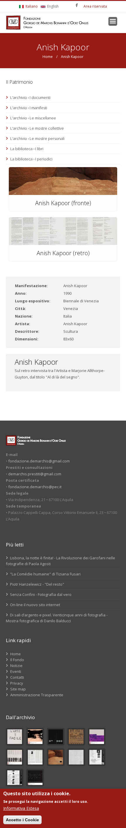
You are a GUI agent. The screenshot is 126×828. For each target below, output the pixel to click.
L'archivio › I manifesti (28, 107)
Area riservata (95, 6)
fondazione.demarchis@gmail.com (39, 461)
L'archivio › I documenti (30, 97)
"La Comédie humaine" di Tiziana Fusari (45, 574)
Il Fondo (17, 659)
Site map (18, 689)
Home (47, 56)
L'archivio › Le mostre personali (37, 138)
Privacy (16, 683)
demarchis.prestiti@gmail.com (34, 473)
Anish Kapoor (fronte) (63, 203)
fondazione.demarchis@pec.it (35, 486)
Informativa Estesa (21, 808)
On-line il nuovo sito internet (34, 604)
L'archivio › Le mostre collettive (37, 128)
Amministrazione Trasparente (36, 694)
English (52, 6)
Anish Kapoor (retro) (63, 253)
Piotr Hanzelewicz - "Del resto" (36, 584)
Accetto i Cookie (22, 819)
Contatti (17, 677)
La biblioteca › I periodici (31, 159)
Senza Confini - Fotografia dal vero (40, 594)
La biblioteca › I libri (26, 148)
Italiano (31, 6)
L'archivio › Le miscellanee (33, 118)
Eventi (15, 671)
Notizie (16, 665)
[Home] (47, 22)
